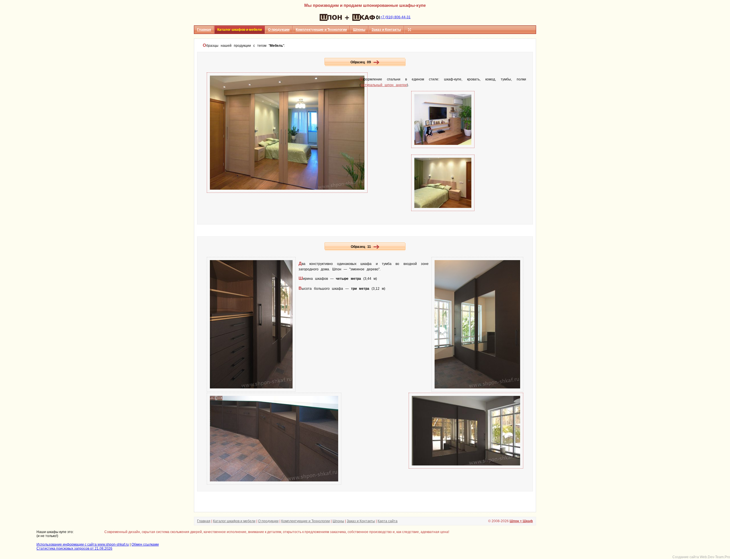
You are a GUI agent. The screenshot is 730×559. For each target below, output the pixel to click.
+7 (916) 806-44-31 (395, 17)
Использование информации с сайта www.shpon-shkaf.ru (82, 544)
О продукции (278, 30)
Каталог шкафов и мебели (234, 521)
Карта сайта (388, 521)
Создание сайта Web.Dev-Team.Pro (701, 557)
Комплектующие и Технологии (321, 30)
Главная (204, 30)
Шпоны (359, 30)
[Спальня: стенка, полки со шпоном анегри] (442, 147)
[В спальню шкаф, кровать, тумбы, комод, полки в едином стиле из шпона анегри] (376, 62)
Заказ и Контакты (386, 30)
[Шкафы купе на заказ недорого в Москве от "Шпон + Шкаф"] (347, 17)
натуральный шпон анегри (384, 85)
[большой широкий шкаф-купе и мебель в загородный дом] (376, 247)
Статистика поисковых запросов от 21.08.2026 (74, 548)
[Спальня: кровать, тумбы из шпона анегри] (442, 210)
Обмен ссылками (145, 544)
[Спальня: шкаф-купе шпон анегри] (287, 192)
